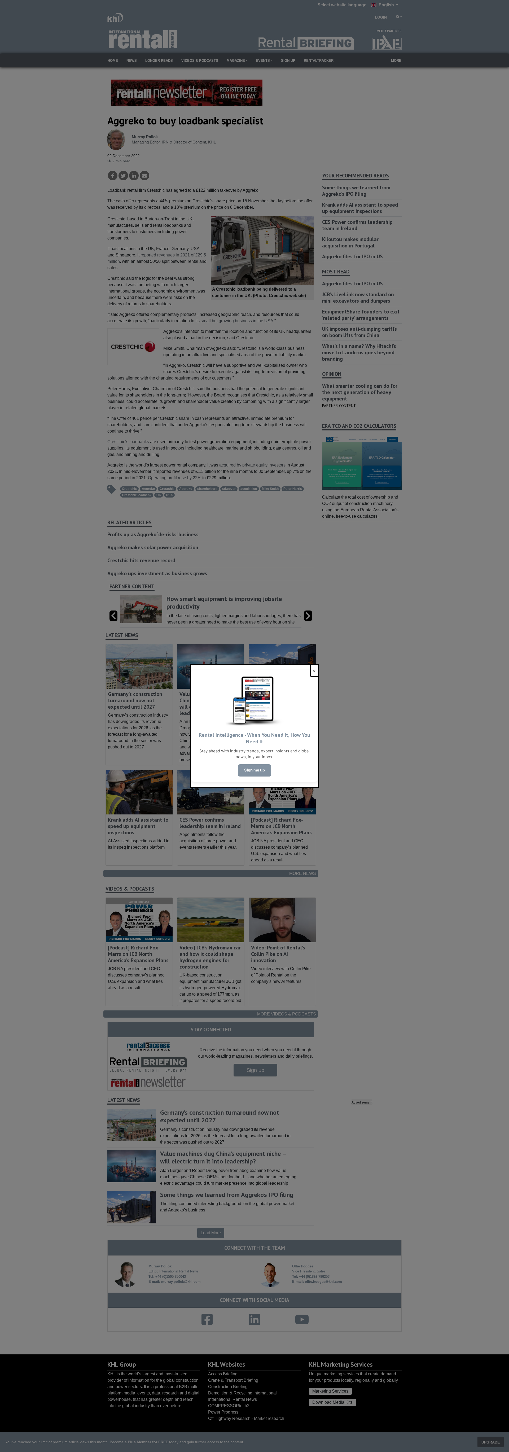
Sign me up (254, 770)
